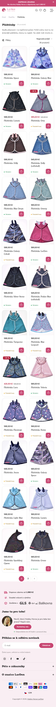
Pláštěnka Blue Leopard (37, 343)
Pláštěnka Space (11, 78)
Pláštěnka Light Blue (13, 518)
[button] (53, 2)
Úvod (4, 17)
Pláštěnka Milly (11, 163)
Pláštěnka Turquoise (13, 342)
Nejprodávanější (43, 39)
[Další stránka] (34, 578)
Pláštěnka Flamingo (13, 430)
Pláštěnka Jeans (11, 472)
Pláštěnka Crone (38, 560)
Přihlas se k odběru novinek (20, 638)
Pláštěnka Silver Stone (14, 296)
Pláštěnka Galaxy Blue (41, 78)
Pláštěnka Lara (11, 387)
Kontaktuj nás (23, 626)
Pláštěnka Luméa (39, 518)
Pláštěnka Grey (38, 120)
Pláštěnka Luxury (12, 120)
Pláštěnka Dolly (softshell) (38, 165)
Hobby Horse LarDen (35, 699)
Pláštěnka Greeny (39, 208)
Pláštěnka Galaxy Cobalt (12, 253)
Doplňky (12, 17)
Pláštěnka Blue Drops (13, 208)
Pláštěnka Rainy (38, 430)
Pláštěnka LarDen (39, 251)
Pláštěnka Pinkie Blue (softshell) (41, 298)
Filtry (8, 40)
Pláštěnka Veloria (39, 387)
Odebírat (46, 645)
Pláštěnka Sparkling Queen (13, 562)
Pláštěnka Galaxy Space (39, 474)
